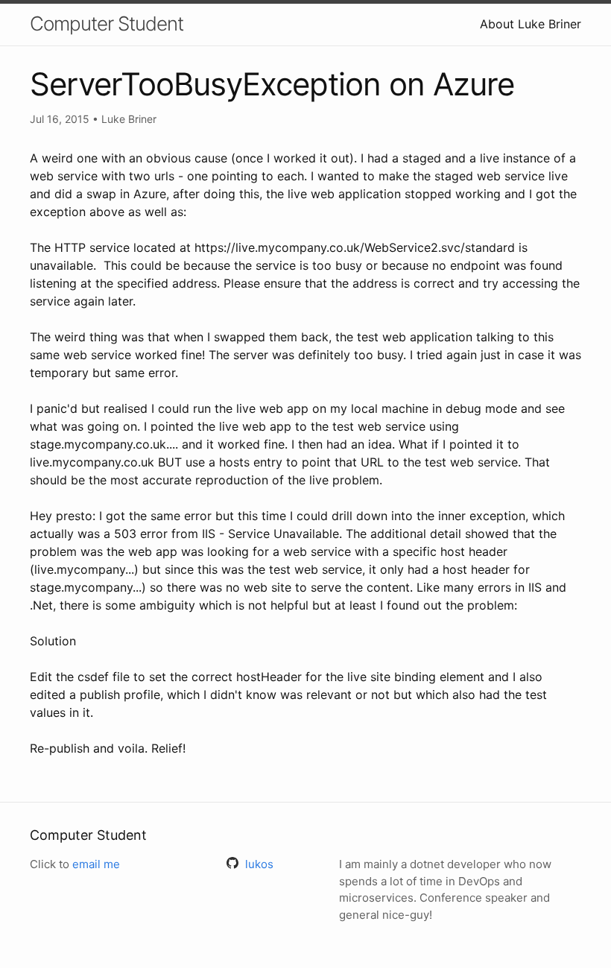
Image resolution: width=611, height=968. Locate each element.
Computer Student (106, 23)
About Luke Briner (530, 23)
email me (96, 864)
